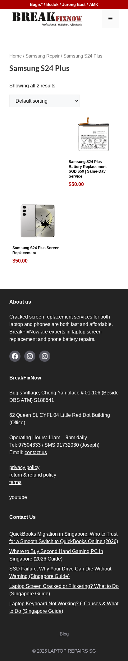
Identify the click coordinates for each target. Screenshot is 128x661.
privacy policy (24, 467)
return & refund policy (32, 474)
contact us (36, 452)
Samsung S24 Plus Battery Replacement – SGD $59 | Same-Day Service (89, 173)
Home (15, 56)
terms (15, 482)
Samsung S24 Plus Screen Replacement (35, 254)
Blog (64, 633)
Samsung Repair (42, 56)
